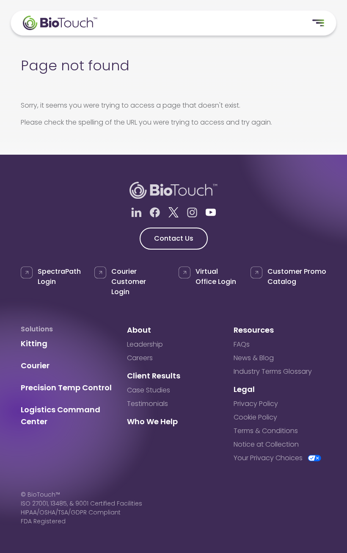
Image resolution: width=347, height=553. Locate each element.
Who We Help (152, 421)
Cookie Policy (255, 417)
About (139, 330)
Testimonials (147, 403)
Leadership (145, 344)
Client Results (153, 375)
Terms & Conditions (266, 431)
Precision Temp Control (66, 387)
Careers (140, 358)
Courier (35, 365)
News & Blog (254, 358)
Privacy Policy (256, 403)
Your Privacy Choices (268, 458)
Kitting (34, 343)
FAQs (242, 344)
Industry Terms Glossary (273, 371)
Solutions (37, 329)
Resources (254, 330)
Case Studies (148, 390)
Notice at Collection (266, 444)
